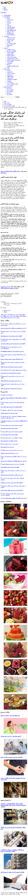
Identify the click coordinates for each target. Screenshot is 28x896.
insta (5, 8)
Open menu (3, 12)
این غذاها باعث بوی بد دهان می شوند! (10, 715)
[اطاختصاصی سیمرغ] (14, 512)
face (5, 7)
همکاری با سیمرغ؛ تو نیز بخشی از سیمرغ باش (12, 872)
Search (17, 97)
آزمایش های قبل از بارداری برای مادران (11, 736)
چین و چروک (7, 310)
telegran (6, 9)
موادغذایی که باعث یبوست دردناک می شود (12, 757)
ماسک (5, 311)
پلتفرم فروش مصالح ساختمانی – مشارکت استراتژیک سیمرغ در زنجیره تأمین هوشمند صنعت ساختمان (13, 805)
